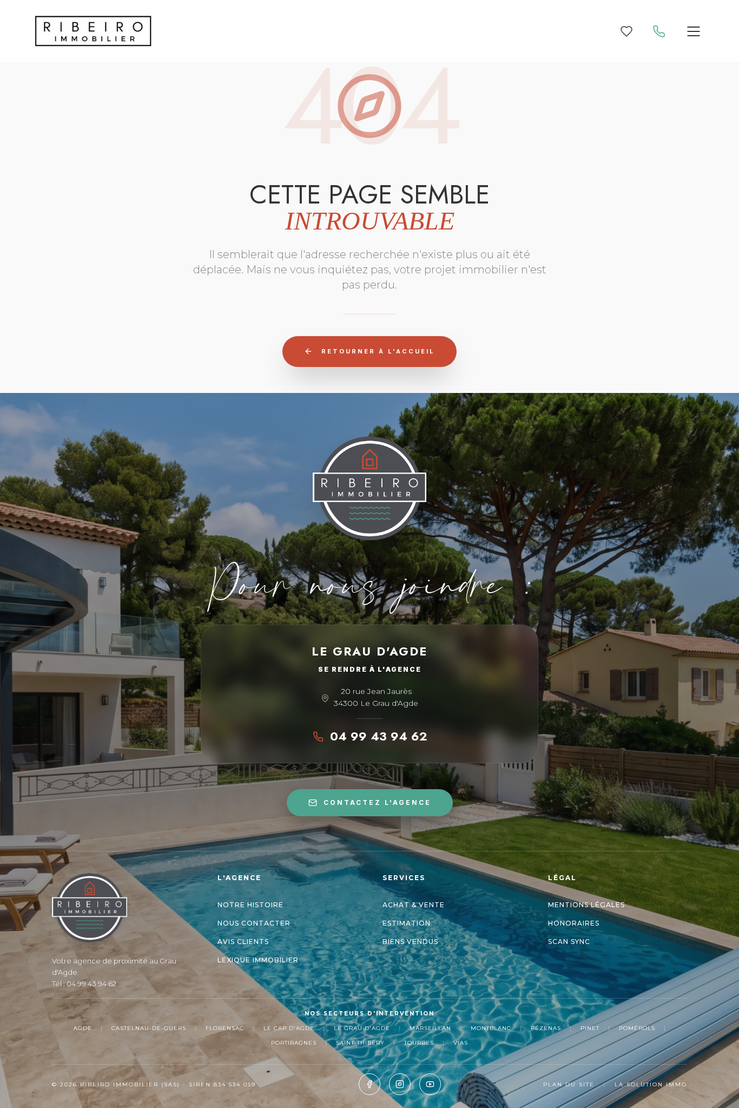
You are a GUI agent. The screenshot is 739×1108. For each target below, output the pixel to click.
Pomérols (637, 1028)
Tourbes (419, 1042)
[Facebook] (369, 1084)
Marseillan (430, 1028)
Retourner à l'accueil (378, 351)
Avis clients (243, 941)
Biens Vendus (410, 941)
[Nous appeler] (659, 31)
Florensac (225, 1028)
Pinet (589, 1028)
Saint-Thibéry (360, 1042)
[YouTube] (430, 1084)
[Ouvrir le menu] (693, 31)
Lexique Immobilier (258, 960)
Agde (83, 1028)
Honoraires (573, 923)
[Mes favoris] (626, 31)
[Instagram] (400, 1084)
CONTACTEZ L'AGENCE (377, 802)
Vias (460, 1042)
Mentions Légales (586, 905)
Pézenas (546, 1028)
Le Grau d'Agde (362, 1028)
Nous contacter (254, 923)
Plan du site (569, 1084)
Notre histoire (250, 905)
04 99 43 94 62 (378, 736)
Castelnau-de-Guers (148, 1028)
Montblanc (491, 1028)
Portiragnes (293, 1042)
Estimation (406, 923)
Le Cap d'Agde (288, 1028)
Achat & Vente (413, 905)
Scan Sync (569, 941)
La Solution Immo (651, 1084)
